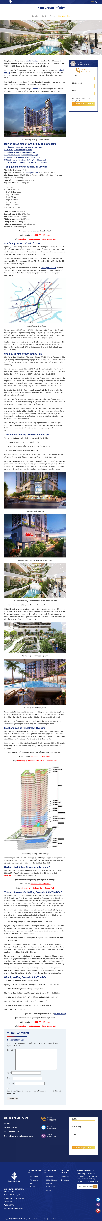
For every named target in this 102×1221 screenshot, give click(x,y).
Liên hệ (32, 1187)
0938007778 (14, 1132)
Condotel (49, 1183)
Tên (9, 1073)
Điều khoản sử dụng (56, 1219)
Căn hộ (44, 16)
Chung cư (49, 1177)
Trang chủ (35, 16)
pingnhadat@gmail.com (24, 1136)
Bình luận (11, 1050)
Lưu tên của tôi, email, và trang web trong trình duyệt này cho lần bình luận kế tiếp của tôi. (34, 1092)
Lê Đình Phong (60, 1014)
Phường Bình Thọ (31, 173)
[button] (7, 37)
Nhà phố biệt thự (51, 1180)
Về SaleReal (34, 1177)
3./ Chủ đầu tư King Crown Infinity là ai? (19, 152)
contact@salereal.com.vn (14, 1208)
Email (9, 1078)
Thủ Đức (52, 16)
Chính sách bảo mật (42, 1219)
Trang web (11, 1083)
